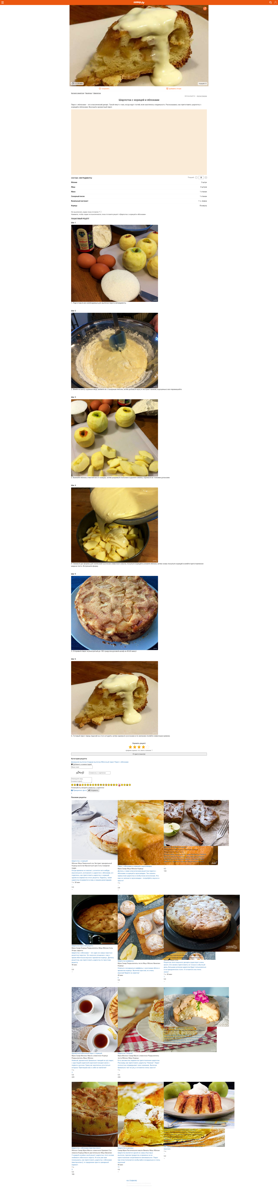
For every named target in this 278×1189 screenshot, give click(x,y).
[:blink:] (85, 785)
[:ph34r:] (77, 785)
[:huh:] (130, 785)
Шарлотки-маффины (126, 961)
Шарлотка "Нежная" (125, 1053)
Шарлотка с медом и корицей (175, 847)
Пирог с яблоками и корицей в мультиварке (135, 866)
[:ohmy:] (75, 785)
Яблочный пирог (107, 762)
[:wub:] (119, 784)
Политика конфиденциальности (139, 1185)
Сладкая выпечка (94, 762)
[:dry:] (124, 785)
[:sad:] (88, 785)
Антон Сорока (202, 96)
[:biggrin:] (103, 785)
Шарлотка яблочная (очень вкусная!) (178, 953)
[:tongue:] (111, 785)
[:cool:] (101, 785)
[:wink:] (83, 785)
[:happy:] (93, 785)
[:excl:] (80, 785)
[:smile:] (109, 785)
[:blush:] (106, 785)
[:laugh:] (127, 785)
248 (165, 1047)
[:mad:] (72, 785)
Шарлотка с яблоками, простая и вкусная (180, 1130)
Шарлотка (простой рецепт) (82, 946)
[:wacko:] (90, 785)
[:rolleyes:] (98, 785)
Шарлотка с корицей (80, 861)
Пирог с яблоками (121, 762)
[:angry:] (114, 785)
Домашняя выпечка (79, 762)
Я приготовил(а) (139, 754)
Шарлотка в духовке (125, 1148)
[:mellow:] (116, 785)
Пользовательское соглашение (139, 1183)
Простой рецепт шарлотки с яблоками (179, 1028)
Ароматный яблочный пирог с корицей (87, 1053)
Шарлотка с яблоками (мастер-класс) (86, 1148)
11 (118, 1167)
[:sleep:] (122, 785)
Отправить (94, 790)
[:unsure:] (96, 785)
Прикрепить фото (80, 790)
